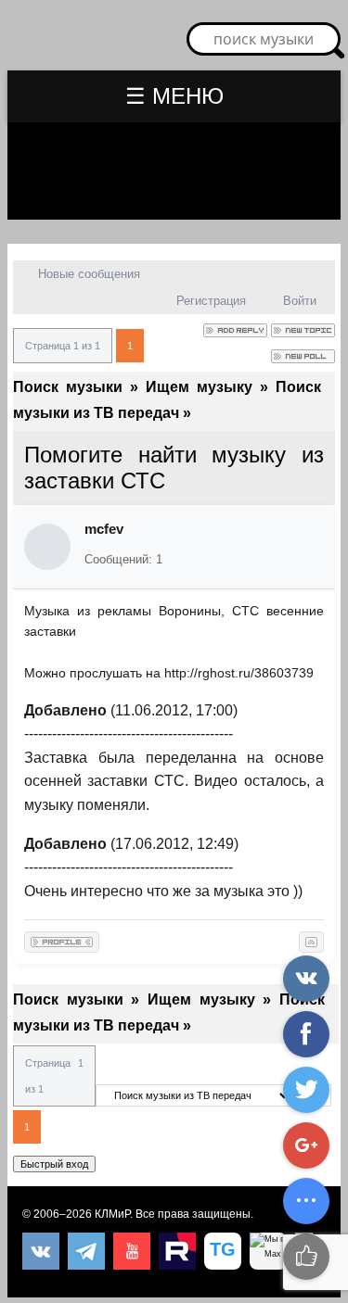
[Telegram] (86, 1251)
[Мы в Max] (268, 1251)
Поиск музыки (67, 387)
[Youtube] (131, 1251)
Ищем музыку (199, 387)
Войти (299, 301)
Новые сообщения (89, 274)
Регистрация (211, 301)
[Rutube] (177, 1251)
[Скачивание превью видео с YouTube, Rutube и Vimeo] (222, 1251)
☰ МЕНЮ (174, 95)
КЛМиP (112, 1214)
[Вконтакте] (40, 1251)
